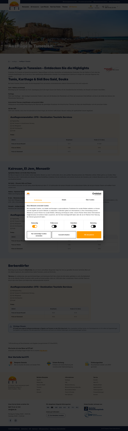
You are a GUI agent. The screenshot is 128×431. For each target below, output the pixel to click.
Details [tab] (64, 199)
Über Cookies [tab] (90, 199)
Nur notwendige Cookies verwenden (39, 235)
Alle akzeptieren (89, 234)
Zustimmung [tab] (38, 200)
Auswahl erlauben (64, 234)
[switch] (54, 226)
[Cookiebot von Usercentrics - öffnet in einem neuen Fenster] (93, 194)
